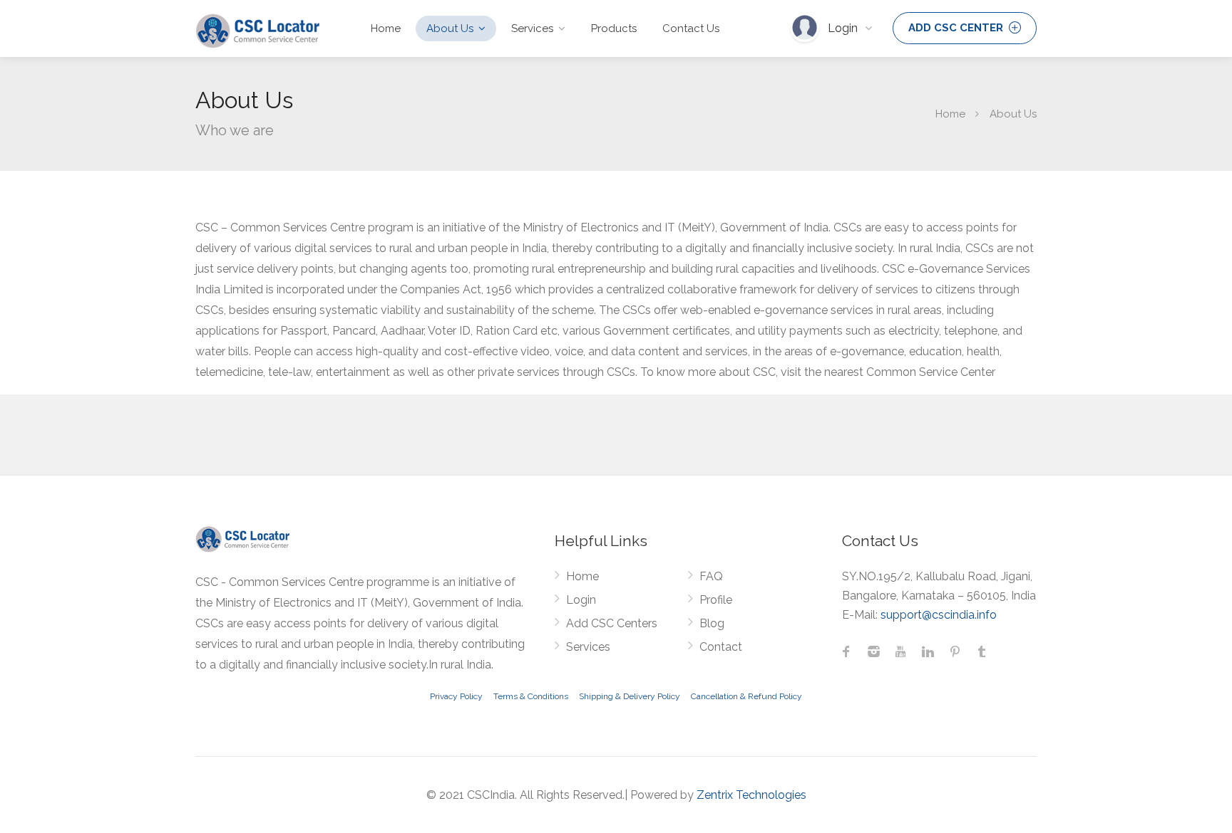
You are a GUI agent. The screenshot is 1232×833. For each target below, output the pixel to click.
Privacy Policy (456, 696)
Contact (720, 647)
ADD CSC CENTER (957, 27)
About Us (449, 28)
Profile (715, 600)
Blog (711, 623)
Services (532, 28)
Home (386, 28)
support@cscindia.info (939, 615)
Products (614, 28)
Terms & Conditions (530, 696)
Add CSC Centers (611, 623)
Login (844, 28)
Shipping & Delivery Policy (629, 696)
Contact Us (690, 28)
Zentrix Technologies (751, 795)
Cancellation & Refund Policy (746, 696)
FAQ (711, 576)
